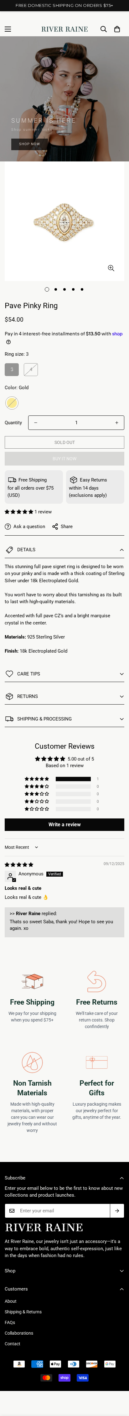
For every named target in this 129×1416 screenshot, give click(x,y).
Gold (12, 403)
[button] (117, 29)
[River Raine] (64, 29)
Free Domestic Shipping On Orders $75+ (64, 5)
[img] (19, 865)
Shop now (29, 144)
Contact (12, 1343)
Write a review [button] (65, 825)
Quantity (13, 422)
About (11, 1301)
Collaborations (19, 1333)
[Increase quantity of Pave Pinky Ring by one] (117, 423)
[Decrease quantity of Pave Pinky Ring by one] (35, 423)
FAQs (10, 1322)
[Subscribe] (117, 1211)
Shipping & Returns (23, 1311)
